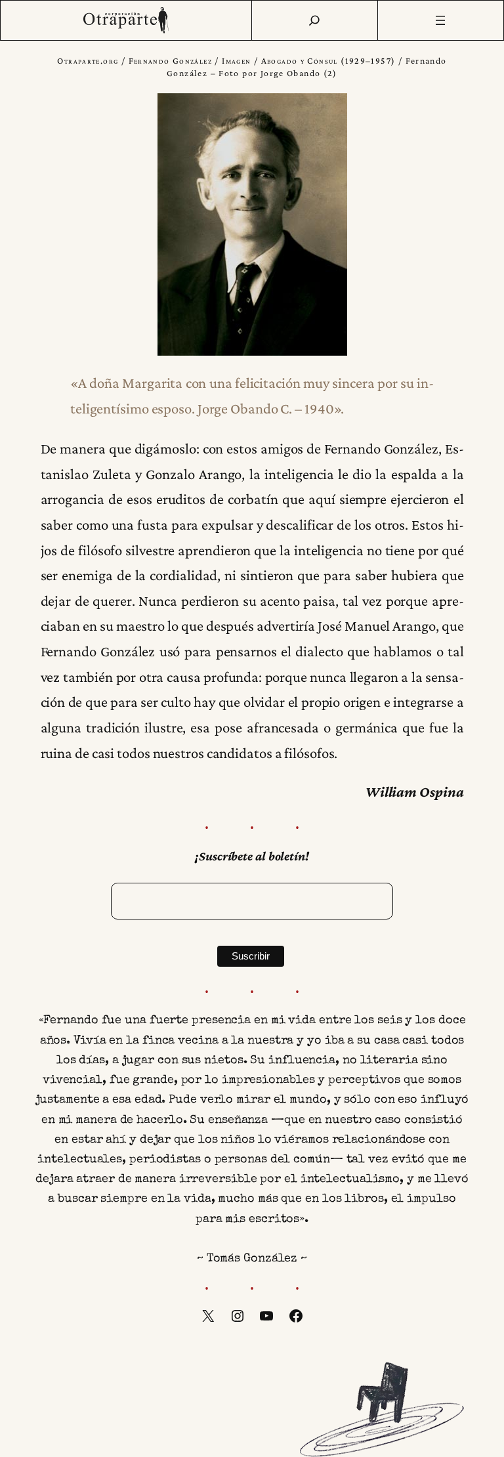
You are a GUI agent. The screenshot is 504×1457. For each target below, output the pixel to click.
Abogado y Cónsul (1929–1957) (328, 61)
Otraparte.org (87, 61)
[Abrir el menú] (441, 20)
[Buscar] (314, 20)
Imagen (236, 61)
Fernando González (171, 61)
